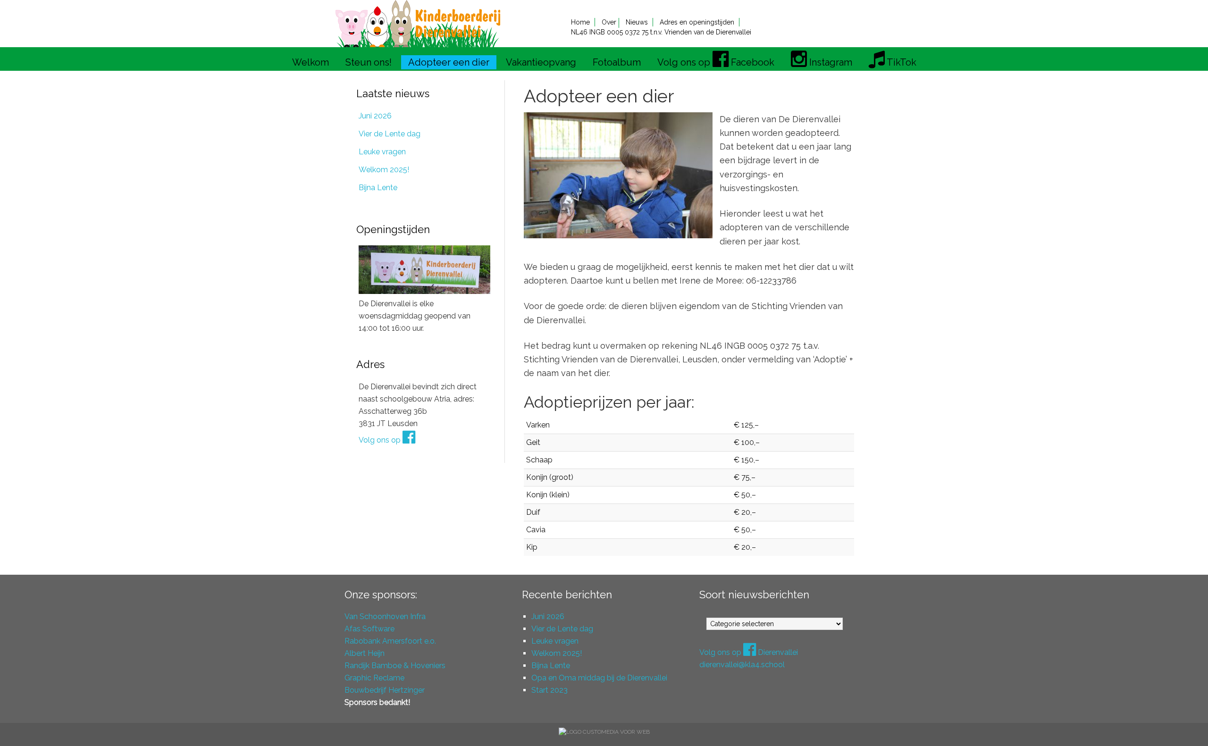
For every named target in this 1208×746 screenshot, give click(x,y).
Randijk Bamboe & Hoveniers (394, 665)
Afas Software (369, 628)
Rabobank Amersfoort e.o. (390, 641)
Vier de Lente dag (389, 133)
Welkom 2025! (384, 169)
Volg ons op (381, 440)
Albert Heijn (364, 653)
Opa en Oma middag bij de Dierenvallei (599, 677)
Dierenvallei (417, 23)
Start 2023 (549, 690)
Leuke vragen (382, 151)
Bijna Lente (378, 187)
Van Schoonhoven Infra (385, 616)
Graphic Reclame (374, 677)
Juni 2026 (375, 115)
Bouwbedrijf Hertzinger (384, 690)
